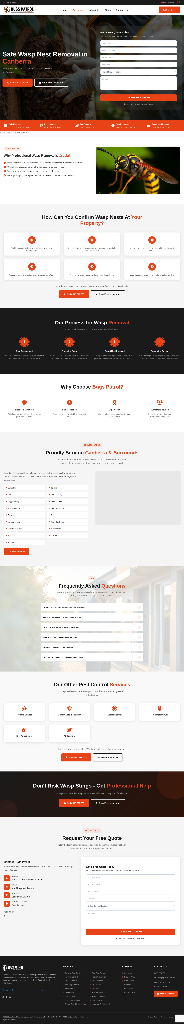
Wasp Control (97, 981)
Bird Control (97, 1000)
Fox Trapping (97, 992)
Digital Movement (9, 1019)
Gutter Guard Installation (75, 1004)
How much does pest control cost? (58, 647)
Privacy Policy (153, 1017)
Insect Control (70, 988)
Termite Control (71, 977)
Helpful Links (129, 992)
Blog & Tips (129, 981)
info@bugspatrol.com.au (23, 888)
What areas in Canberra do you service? (60, 637)
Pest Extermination (72, 1000)
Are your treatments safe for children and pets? (63, 617)
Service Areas (130, 977)
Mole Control (70, 992)
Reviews (127, 984)
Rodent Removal (99, 977)
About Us (94, 10)
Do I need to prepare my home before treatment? (63, 657)
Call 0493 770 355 (19, 82)
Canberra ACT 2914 (21, 896)
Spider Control (71, 981)
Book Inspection (167, 994)
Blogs (108, 10)
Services (78, 10)
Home (65, 10)
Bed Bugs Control (72, 984)
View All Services (109, 757)
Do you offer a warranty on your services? (61, 627)
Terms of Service (167, 1017)
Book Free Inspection (53, 82)
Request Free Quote (140, 98)
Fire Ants (95, 988)
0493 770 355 (11, 2)
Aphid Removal (98, 996)
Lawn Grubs (70, 996)
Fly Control (96, 984)
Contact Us (122, 10)
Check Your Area (17, 552)
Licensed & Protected (101, 1004)
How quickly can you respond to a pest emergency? (65, 607)
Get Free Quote (169, 10)
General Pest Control (73, 973)
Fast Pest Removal (99, 973)
